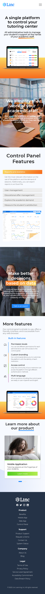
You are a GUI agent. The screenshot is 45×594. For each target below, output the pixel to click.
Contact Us (22, 540)
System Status (22, 544)
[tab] (20, 481)
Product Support (22, 534)
